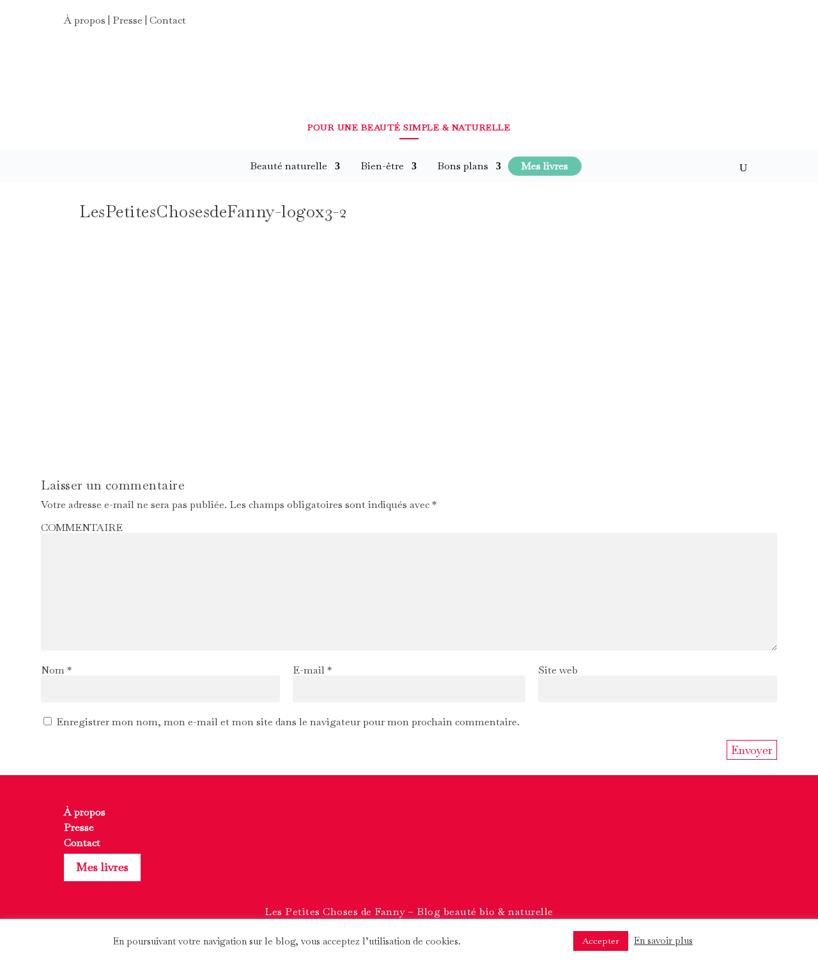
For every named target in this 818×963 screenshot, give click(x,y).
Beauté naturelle (288, 166)
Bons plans (462, 166)
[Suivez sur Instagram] (719, 24)
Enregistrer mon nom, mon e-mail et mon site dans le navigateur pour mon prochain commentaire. (288, 721)
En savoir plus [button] (663, 940)
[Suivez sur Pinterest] (742, 24)
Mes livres (102, 866)
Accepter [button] (600, 940)
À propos (84, 20)
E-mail (312, 670)
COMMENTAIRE (82, 527)
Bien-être (382, 166)
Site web (558, 670)
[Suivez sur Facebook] (696, 24)
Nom (56, 670)
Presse (127, 20)
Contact (168, 20)
